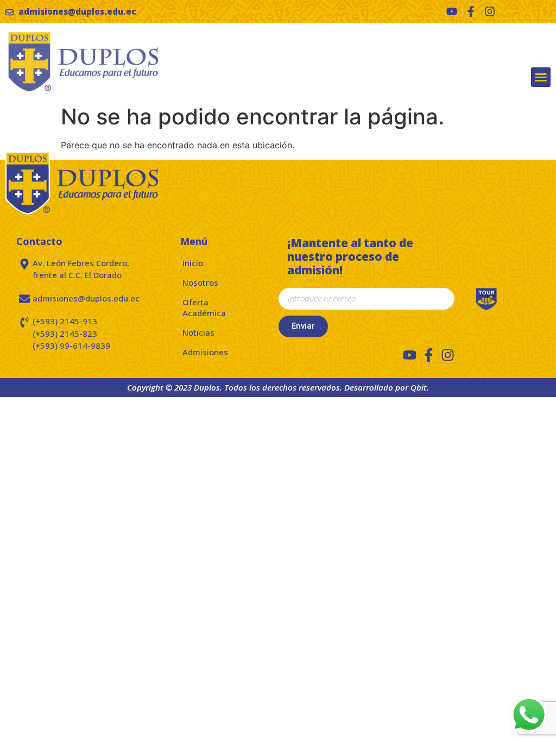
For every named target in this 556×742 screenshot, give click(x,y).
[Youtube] (451, 11)
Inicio (192, 262)
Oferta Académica (204, 307)
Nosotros (200, 282)
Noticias (198, 332)
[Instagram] (489, 11)
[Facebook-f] (470, 11)
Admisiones (205, 352)
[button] (541, 77)
